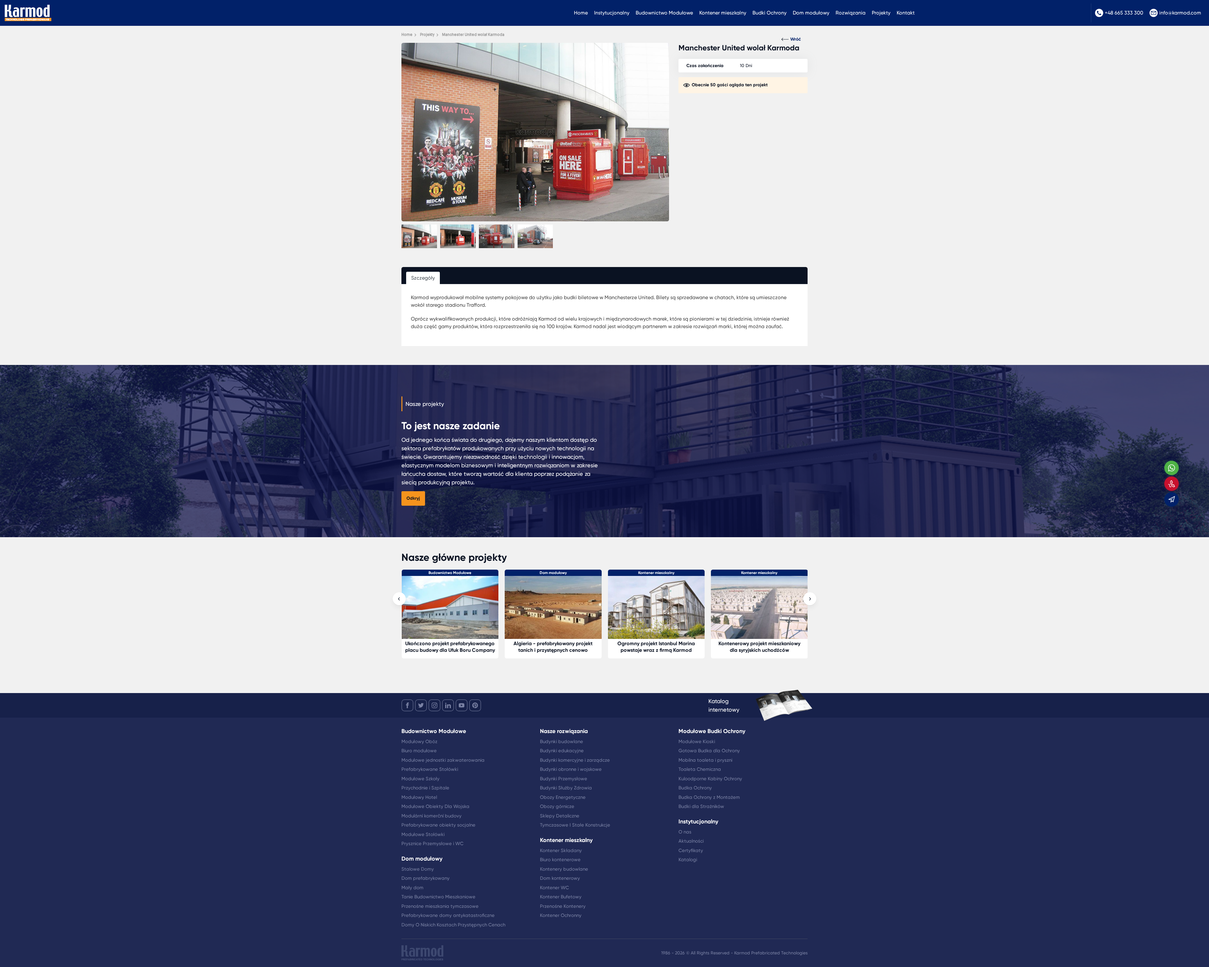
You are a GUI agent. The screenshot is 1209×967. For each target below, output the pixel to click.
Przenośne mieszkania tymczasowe (440, 906)
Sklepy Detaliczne (559, 816)
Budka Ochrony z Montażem (709, 797)
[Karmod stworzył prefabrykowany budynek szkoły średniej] (656, 608)
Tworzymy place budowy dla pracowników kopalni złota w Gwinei (759, 646)
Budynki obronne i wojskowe (571, 769)
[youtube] (462, 705)
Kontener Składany (561, 850)
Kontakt (906, 13)
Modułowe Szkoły (420, 779)
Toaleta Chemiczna (699, 769)
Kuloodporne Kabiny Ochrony (710, 779)
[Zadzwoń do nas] (1171, 483)
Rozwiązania (851, 13)
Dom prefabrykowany (425, 878)
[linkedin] (448, 705)
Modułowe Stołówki (423, 834)
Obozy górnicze (557, 806)
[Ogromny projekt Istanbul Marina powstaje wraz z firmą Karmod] (450, 608)
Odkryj (413, 498)
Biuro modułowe (419, 751)
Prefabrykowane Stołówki (429, 769)
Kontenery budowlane (564, 869)
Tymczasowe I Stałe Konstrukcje (575, 825)
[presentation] (399, 599)
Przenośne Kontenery (563, 906)
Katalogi (687, 859)
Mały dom (412, 887)
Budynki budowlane (561, 741)
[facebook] (407, 705)
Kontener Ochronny (561, 915)
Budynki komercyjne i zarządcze (575, 760)
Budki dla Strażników (701, 806)
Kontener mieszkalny (722, 13)
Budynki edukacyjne (562, 751)
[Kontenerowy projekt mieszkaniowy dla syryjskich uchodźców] (553, 608)
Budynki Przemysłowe (563, 779)
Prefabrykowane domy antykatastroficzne (448, 915)
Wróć (795, 39)
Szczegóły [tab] (423, 278)
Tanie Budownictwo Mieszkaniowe (438, 897)
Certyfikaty (690, 850)
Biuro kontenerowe (560, 859)
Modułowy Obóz (419, 741)
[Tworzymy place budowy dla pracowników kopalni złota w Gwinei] (759, 608)
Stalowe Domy (417, 869)
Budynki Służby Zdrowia (566, 788)
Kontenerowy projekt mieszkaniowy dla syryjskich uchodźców (553, 646)
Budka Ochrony (695, 788)
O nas (684, 832)
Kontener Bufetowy (561, 897)
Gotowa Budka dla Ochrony (709, 751)
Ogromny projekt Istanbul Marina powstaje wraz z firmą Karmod (450, 646)
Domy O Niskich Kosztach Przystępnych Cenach (453, 925)
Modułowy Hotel (419, 797)
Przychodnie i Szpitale (425, 788)
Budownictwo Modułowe (664, 13)
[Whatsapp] (1171, 468)
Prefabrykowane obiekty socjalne (438, 825)
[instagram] (434, 705)
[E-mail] (1171, 499)
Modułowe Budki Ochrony (711, 731)
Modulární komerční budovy (431, 816)
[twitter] (421, 705)
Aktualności (691, 841)
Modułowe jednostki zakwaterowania (443, 760)
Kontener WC (554, 887)
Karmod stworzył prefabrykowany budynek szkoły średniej (656, 646)
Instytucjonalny (611, 13)
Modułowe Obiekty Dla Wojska (435, 806)
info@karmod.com (1180, 13)
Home (581, 13)
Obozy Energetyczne (563, 797)
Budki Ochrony (769, 13)
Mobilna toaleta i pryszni (705, 760)
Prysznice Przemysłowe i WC (432, 843)
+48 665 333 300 (1124, 13)
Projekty (881, 13)
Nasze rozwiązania (564, 731)
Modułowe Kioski (696, 741)
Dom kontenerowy (560, 878)
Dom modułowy (811, 13)
